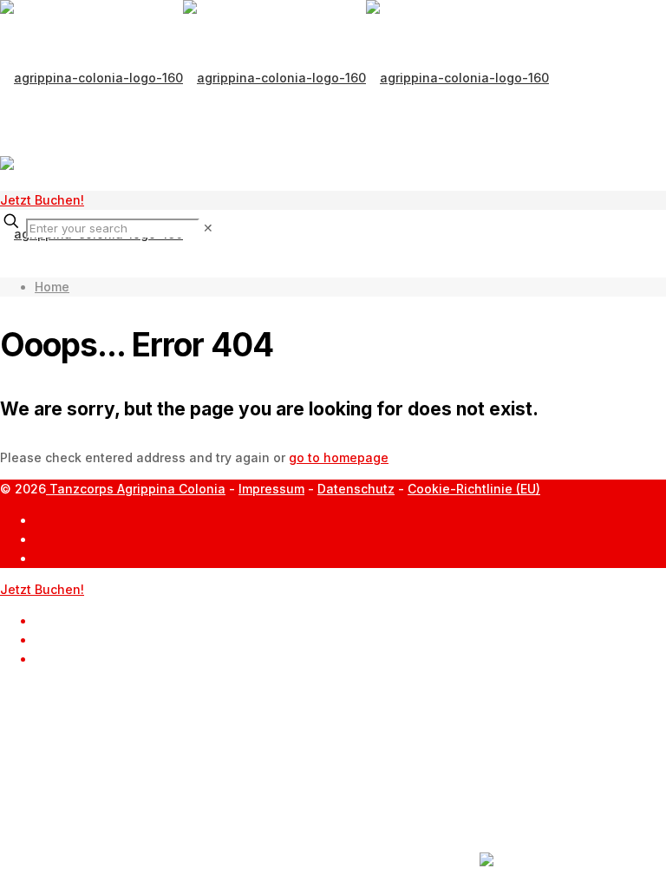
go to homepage (338, 457)
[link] (208, 227)
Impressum (271, 488)
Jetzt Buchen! (42, 200)
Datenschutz (356, 488)
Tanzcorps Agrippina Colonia (135, 488)
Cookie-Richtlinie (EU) (474, 488)
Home (52, 286)
